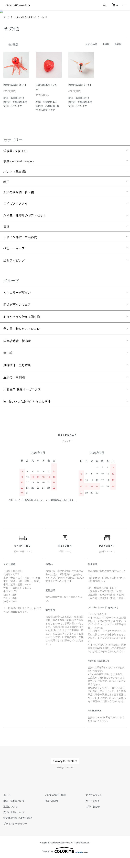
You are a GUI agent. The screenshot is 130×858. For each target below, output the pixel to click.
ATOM (54, 800)
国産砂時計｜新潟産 (17, 340)
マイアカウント (93, 795)
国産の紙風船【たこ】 (15, 84)
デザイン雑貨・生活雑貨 (25, 17)
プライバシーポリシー (15, 823)
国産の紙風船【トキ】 (80, 84)
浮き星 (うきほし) (15, 150)
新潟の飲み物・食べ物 (18, 192)
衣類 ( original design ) (18, 161)
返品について (10, 806)
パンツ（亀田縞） (15, 171)
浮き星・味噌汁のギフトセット (24, 215)
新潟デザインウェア (17, 304)
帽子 (6, 181)
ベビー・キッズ (14, 248)
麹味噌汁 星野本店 (17, 365)
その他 (44, 17)
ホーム (6, 17)
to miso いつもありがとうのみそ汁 (27, 401)
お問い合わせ (92, 806)
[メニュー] (125, 5)
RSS (47, 800)
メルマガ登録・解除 (55, 795)
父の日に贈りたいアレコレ (21, 328)
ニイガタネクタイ (15, 203)
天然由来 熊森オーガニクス (22, 389)
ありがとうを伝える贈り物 (21, 316)
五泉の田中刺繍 (14, 377)
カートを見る (92, 800)
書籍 (6, 226)
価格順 (105, 44)
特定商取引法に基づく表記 (17, 817)
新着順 (118, 44)
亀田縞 (8, 352)
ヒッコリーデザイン (17, 292)
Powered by (47, 851)
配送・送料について (14, 800)
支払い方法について (14, 812)
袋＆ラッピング (14, 260)
